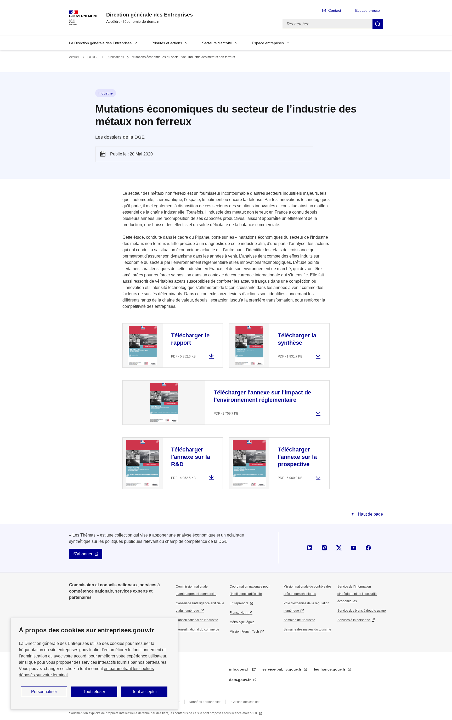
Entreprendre (239, 603)
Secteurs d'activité (217, 43)
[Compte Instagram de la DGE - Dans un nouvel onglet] (324, 548)
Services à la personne (353, 620)
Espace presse (367, 10)
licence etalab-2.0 (244, 713)
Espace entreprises (268, 43)
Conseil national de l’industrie (197, 620)
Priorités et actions (166, 43)
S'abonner (82, 554)
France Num (238, 613)
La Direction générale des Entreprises (100, 43)
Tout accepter (144, 691)
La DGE (93, 57)
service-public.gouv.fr (282, 669)
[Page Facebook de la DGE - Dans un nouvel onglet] (368, 548)
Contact (334, 10)
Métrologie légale (242, 622)
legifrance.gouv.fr (330, 669)
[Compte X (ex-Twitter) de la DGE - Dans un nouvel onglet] (339, 548)
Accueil (74, 57)
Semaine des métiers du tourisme (307, 629)
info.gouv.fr (240, 669)
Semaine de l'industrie (299, 620)
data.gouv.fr (240, 680)
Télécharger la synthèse (297, 339)
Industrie (105, 93)
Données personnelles (205, 702)
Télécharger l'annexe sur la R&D (190, 456)
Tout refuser (94, 691)
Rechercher (377, 24)
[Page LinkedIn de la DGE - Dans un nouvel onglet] (309, 548)
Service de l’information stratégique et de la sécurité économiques (357, 594)
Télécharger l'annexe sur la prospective (297, 456)
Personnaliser (44, 691)
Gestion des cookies (245, 702)
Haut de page (370, 514)
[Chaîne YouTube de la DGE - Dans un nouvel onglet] (353, 548)
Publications (115, 57)
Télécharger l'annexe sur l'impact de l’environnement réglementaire (262, 396)
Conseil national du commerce (197, 629)
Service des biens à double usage (361, 610)
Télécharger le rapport (190, 339)
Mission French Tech (244, 631)
